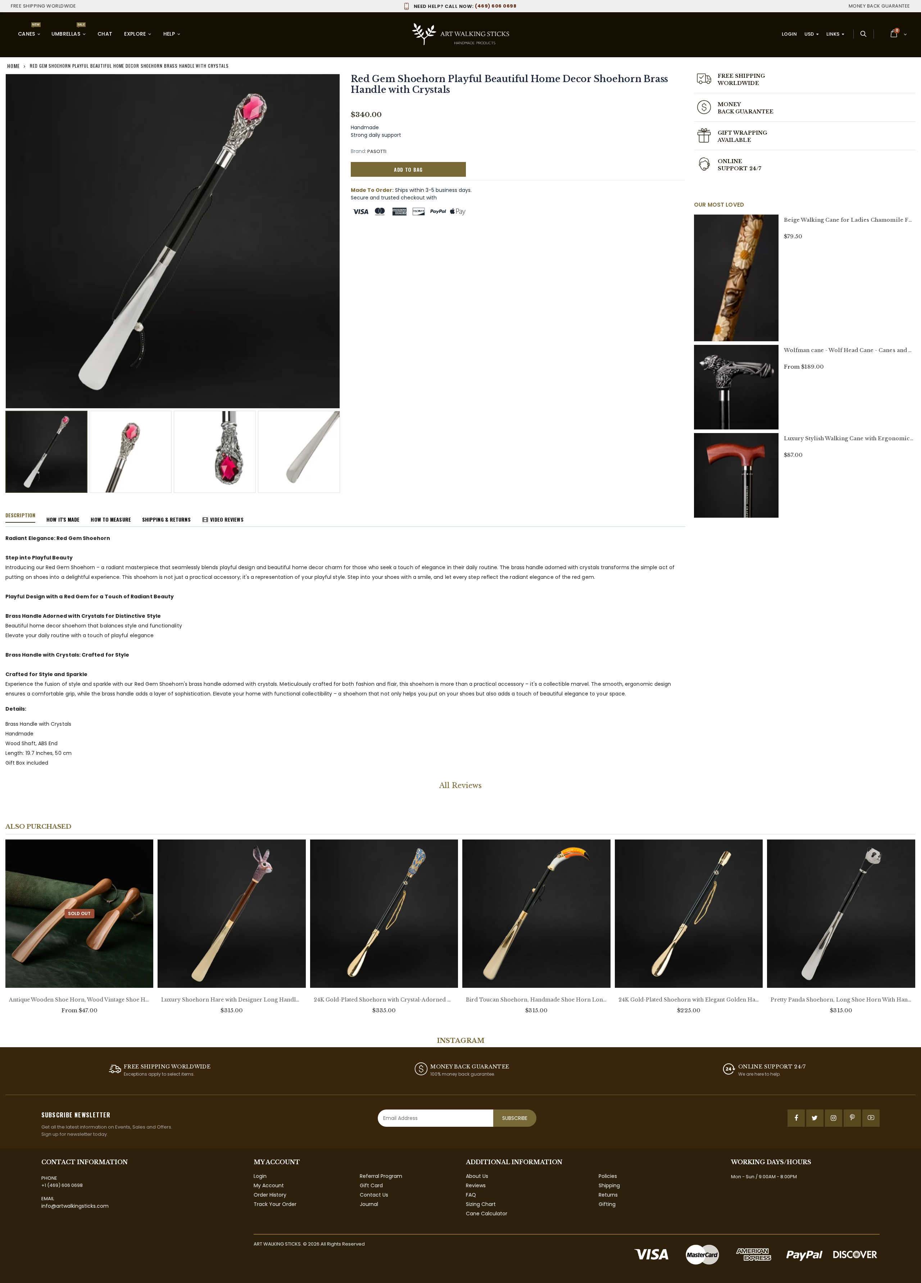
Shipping (609, 1185)
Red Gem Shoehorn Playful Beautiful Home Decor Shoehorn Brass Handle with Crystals (509, 84)
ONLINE (730, 161)
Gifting (607, 1204)
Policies (608, 1176)
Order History (270, 1194)
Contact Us (374, 1194)
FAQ (471, 1194)
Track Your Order (275, 1204)
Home (13, 65)
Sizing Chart (481, 1204)
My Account (269, 1185)
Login (789, 34)
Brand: (358, 151)
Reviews (476, 1185)
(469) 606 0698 (465, 6)
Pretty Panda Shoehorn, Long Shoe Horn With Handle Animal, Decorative (841, 999)
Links (832, 34)
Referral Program (381, 1176)
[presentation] (13, 445)
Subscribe (514, 1118)
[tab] (20, 515)
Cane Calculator (486, 1213)
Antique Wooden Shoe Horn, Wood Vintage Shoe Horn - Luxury (79, 999)
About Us (477, 1176)
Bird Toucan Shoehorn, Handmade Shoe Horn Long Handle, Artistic (536, 999)
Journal (369, 1204)
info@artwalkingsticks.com (75, 1206)
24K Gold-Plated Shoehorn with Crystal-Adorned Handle (384, 999)
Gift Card (371, 1185)
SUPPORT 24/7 (739, 168)
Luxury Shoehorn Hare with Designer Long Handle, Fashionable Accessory (231, 999)
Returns (608, 1194)
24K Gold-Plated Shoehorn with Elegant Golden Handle (688, 999)
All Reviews (460, 785)
